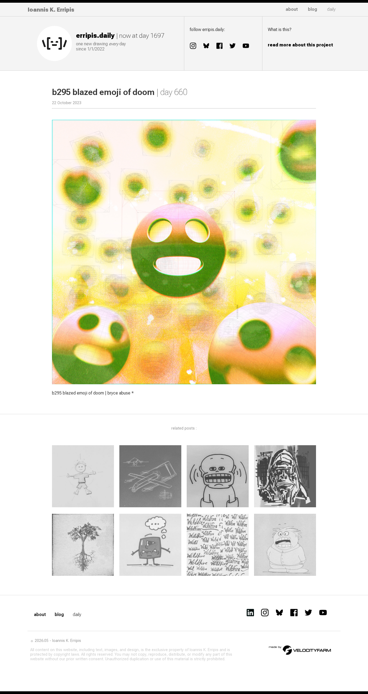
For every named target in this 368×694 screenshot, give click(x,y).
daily (331, 9)
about (292, 9)
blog (312, 9)
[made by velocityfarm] (300, 649)
